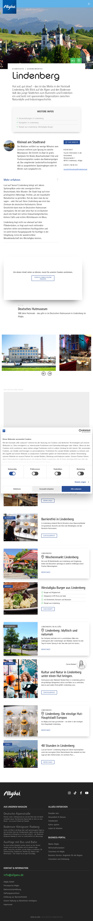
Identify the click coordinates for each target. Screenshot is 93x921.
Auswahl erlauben (46, 489)
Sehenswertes (35, 69)
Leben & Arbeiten (55, 828)
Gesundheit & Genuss (57, 817)
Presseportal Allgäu (11, 885)
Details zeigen (80, 482)
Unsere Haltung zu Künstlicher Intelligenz (20, 901)
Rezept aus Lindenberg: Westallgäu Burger (36, 127)
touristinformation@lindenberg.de (75, 169)
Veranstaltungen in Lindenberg (31, 118)
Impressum (8, 904)
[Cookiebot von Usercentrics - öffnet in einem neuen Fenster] (80, 430)
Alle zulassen (76, 489)
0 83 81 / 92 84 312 (70, 165)
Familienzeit (53, 821)
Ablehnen (17, 489)
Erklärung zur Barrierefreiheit (15, 897)
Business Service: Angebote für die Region (65, 855)
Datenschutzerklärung (12, 889)
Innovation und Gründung (58, 859)
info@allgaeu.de (13, 875)
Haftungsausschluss (12, 893)
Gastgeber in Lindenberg (29, 122)
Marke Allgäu (53, 844)
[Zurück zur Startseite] (46, 7)
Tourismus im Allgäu (56, 851)
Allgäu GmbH (9, 882)
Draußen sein (53, 813)
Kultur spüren (53, 824)
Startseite (18, 69)
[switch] (35, 473)
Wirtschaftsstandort (56, 848)
